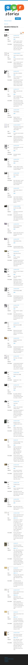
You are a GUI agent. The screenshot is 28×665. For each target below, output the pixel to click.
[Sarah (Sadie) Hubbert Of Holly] (5, 187)
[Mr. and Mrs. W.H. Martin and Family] (5, 384)
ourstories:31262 (16, 420)
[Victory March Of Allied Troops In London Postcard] (5, 542)
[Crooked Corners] (5, 482)
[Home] (14, 3)
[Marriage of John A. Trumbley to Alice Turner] (5, 420)
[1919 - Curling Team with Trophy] (5, 88)
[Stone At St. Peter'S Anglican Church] (5, 268)
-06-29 (15, 518)
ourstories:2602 (16, 188)
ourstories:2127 (16, 89)
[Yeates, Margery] (5, 109)
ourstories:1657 (16, 71)
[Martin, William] (5, 172)
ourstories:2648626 (16, 206)
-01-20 (15, 573)
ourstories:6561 (16, 499)
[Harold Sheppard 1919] (5, 288)
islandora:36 (15, 440)
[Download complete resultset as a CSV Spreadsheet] (21, 32)
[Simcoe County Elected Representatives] (5, 223)
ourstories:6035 (16, 288)
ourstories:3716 (16, 323)
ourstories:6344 (16, 145)
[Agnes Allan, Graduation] (5, 70)
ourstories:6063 (16, 372)
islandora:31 (15, 612)
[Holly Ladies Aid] (5, 34)
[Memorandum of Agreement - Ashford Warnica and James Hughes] (5, 124)
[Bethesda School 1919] (5, 322)
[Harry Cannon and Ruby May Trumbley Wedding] (5, 632)
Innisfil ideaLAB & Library (9, 658)
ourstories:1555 (16, 305)
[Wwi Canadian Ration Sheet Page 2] (5, 611)
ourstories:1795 (16, 482)
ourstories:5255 (16, 239)
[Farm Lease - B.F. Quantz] (5, 355)
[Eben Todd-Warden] (5, 498)
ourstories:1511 (16, 251)
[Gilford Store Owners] (5, 250)
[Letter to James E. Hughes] (5, 52)
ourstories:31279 (16, 590)
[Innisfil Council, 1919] (5, 205)
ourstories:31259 (16, 632)
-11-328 (15, 637)
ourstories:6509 (16, 109)
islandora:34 (15, 543)
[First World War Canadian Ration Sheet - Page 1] (5, 567)
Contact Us (6, 661)
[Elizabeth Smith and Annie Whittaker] (5, 337)
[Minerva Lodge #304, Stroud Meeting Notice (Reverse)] (5, 512)
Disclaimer (6, 660)
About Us (6, 657)
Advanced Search (8, 20)
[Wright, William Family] (5, 238)
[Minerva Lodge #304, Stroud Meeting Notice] (5, 589)
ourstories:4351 (16, 464)
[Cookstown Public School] (5, 464)
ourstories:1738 (16, 401)
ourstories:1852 (16, 269)
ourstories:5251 (16, 159)
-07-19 (15, 548)
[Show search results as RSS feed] (23, 32)
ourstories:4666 (16, 173)
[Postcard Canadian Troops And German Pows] (5, 439)
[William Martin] (5, 158)
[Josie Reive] (5, 400)
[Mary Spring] (5, 304)
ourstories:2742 (16, 385)
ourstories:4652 (16, 356)
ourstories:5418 (16, 338)
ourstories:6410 (16, 224)
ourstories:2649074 (16, 53)
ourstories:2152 (16, 35)
